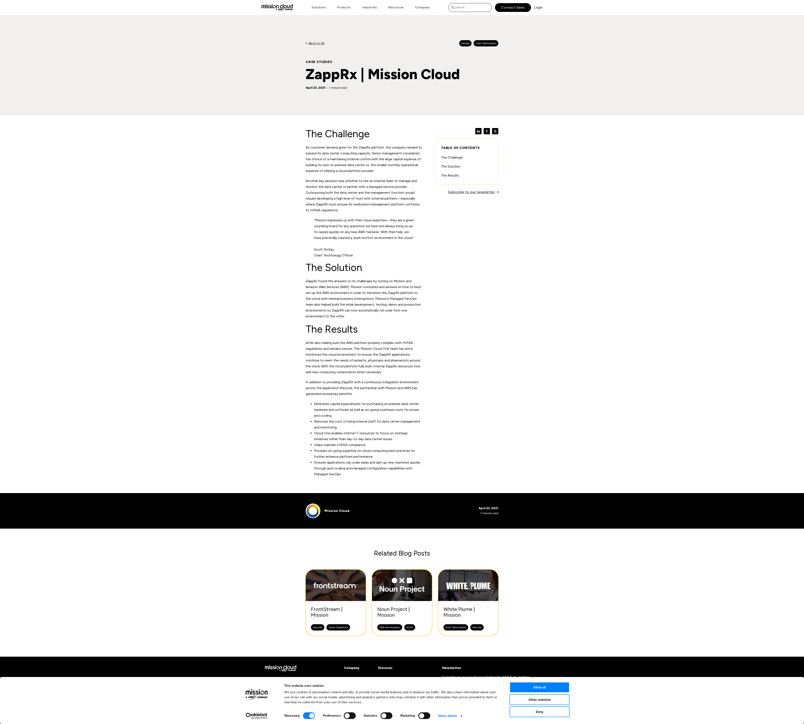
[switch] (350, 715)
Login (538, 7)
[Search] (453, 7)
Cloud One (381, 349)
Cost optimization (486, 43)
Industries (369, 7)
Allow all (539, 687)
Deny (539, 712)
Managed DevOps (403, 299)
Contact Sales (513, 7)
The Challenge (452, 157)
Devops (465, 43)
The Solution (450, 166)
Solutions (319, 7)
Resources (396, 7)
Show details (447, 716)
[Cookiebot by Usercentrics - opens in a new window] (256, 716)
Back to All (316, 43)
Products (344, 7)
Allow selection (539, 699)
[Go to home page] (277, 7)
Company (422, 7)
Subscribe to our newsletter (471, 192)
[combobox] (470, 7)
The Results (450, 175)
